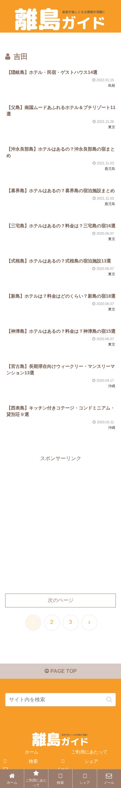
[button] (109, 699)
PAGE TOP (63, 671)
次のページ (61, 600)
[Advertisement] (60, 523)
